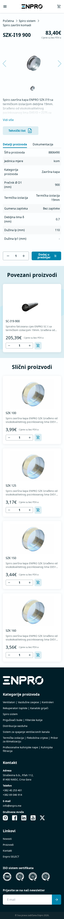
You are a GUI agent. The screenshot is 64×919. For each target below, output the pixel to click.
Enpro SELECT (11, 856)
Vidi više (8, 120)
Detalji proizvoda (15, 144)
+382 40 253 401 (12, 790)
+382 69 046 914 (12, 794)
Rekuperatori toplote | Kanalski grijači (25, 708)
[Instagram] (5, 817)
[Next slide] (57, 63)
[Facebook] (14, 817)
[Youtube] (33, 817)
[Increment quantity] (23, 256)
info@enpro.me (12, 805)
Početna (8, 21)
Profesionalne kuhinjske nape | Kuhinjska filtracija (28, 749)
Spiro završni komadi (17, 25)
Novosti (7, 838)
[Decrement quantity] (8, 256)
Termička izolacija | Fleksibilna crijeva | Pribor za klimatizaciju (30, 739)
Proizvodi (8, 844)
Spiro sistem (27, 21)
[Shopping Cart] (59, 6)
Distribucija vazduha (15, 726)
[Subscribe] (56, 900)
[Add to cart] (38, 345)
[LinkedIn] (23, 817)
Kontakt (7, 850)
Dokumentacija (43, 144)
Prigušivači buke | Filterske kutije (22, 720)
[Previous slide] (6, 63)
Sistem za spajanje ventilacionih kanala (26, 732)
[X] (42, 817)
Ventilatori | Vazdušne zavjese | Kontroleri (28, 702)
